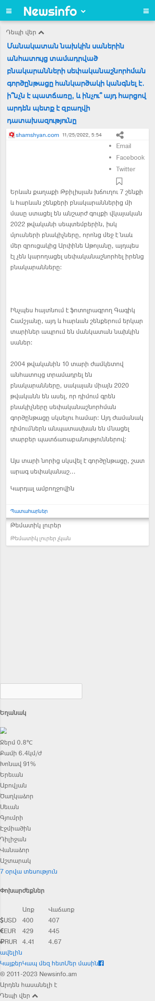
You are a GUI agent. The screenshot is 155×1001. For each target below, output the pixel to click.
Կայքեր (11, 963)
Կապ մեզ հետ (43, 963)
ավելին (11, 952)
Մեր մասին (81, 963)
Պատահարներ (29, 511)
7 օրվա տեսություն (28, 871)
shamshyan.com (37, 135)
